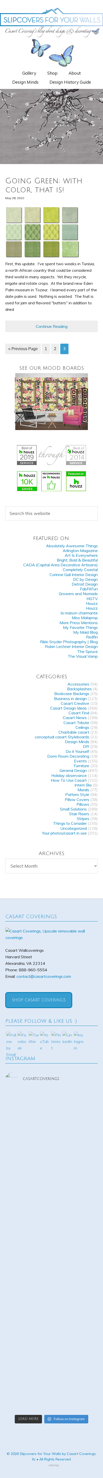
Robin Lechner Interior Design (71, 646)
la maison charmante (79, 612)
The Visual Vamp (83, 656)
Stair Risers (79, 813)
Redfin (92, 636)
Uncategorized (73, 828)
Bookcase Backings (71, 693)
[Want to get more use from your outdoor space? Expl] (51, 1366)
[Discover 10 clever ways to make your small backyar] (51, 1398)
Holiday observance (69, 775)
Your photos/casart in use (64, 833)
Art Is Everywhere (81, 555)
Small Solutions (73, 809)
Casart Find (78, 712)
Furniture (81, 765)
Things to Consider (70, 823)
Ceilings (82, 727)
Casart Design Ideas (68, 708)
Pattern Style (77, 794)
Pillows (82, 804)
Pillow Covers (77, 799)
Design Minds (77, 741)
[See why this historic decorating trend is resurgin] (51, 1177)
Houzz (92, 603)
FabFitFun (89, 588)
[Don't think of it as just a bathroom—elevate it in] (51, 1302)
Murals (83, 789)
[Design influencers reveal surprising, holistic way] (51, 1110)
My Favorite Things (80, 627)
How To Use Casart (69, 780)
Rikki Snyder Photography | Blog (69, 641)
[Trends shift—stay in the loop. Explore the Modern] (51, 1146)
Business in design (70, 698)
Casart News (75, 717)
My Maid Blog (85, 632)
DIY (86, 746)
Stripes (83, 818)
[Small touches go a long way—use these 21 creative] (51, 1260)
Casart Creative (75, 703)
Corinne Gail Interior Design (74, 574)
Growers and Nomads (78, 593)
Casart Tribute (76, 722)
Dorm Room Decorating (68, 756)
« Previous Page (23, 349)
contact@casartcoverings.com (43, 976)
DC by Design (85, 579)
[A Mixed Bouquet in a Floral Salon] (51, 401)
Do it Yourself (77, 751)
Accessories (78, 684)
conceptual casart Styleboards (62, 736)
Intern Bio (83, 784)
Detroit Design (85, 584)
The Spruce (87, 651)
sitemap (53, 1465)
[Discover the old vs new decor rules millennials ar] (51, 1215)
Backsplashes (79, 688)
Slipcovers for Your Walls (51, 22)
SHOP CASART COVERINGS (39, 1000)
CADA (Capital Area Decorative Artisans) (60, 564)
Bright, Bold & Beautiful (77, 560)
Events (80, 760)
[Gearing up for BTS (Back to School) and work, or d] (51, 1334)
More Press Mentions (79, 622)
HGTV (92, 598)
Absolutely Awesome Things (72, 545)
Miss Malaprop (85, 617)
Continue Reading (52, 326)
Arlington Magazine (80, 550)
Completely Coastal (80, 569)
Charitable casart (73, 732)
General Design (73, 770)
